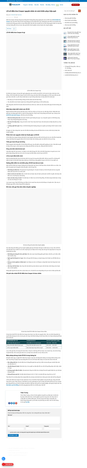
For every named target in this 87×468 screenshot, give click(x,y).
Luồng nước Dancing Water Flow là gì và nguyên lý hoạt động (74, 58)
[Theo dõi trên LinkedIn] (14, 403)
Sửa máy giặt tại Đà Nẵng (64, 450)
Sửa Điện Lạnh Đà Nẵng (12, 385)
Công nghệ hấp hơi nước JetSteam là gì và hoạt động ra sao (73, 45)
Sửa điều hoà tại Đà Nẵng (64, 448)
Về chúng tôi (43, 448)
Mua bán (42, 4)
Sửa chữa (36, 4)
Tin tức (57, 4)
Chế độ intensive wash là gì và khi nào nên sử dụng (73, 41)
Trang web (46, 426)
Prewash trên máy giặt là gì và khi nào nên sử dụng (74, 33)
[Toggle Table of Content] (13, 29)
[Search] (79, 1)
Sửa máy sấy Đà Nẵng (70, 25)
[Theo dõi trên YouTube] (16, 403)
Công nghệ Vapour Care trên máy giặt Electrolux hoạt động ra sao (73, 50)
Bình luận (10, 415)
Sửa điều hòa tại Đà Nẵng (71, 22)
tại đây (27, 402)
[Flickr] (24, 458)
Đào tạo (53, 4)
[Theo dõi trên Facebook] (9, 403)
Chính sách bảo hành (65, 0)
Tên (9, 426)
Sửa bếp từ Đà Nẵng (63, 455)
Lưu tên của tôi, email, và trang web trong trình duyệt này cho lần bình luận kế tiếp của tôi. (29, 432)
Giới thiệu (30, 4)
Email (27, 426)
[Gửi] (79, 11)
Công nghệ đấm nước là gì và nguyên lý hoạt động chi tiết (74, 54)
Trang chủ (25, 4)
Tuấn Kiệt (20, 14)
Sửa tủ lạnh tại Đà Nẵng (70, 20)
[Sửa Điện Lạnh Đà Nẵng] (14, 5)
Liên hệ (61, 4)
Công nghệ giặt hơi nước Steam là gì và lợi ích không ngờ (73, 37)
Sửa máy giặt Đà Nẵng (70, 18)
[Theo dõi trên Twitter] (12, 403)
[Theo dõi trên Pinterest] (17, 458)
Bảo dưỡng (48, 4)
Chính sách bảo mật (74, 0)
